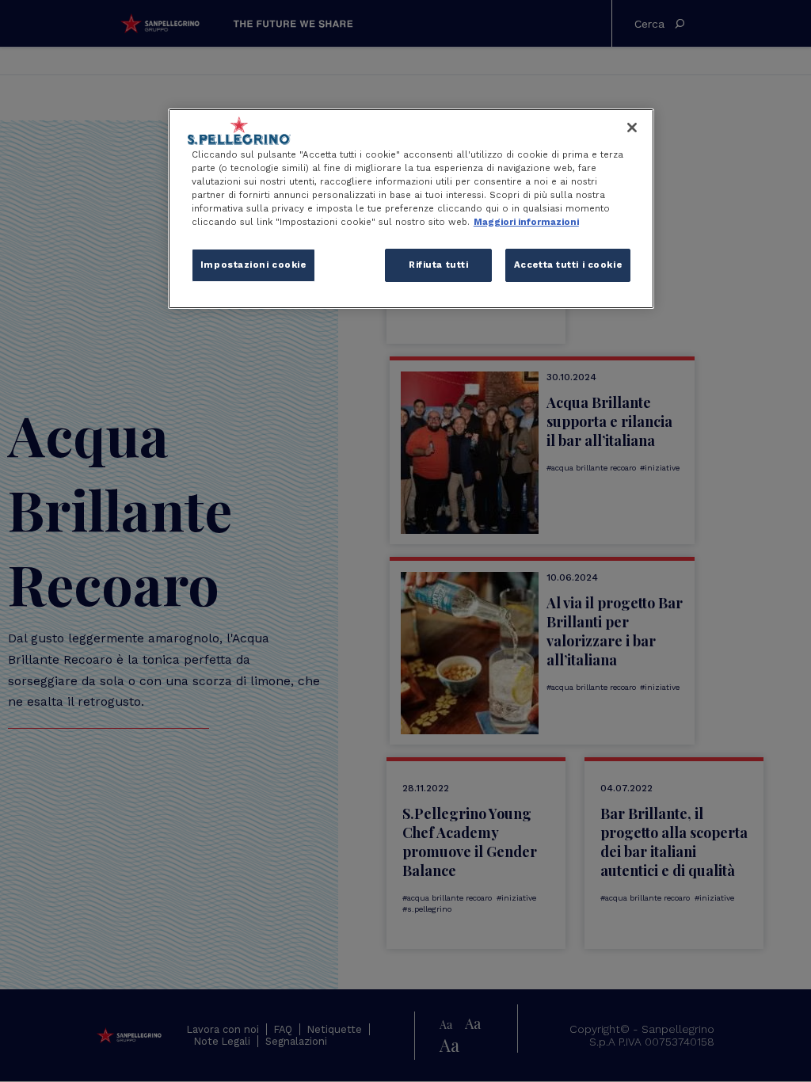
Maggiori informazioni (526, 221)
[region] (411, 209)
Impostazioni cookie (253, 264)
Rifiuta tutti (438, 264)
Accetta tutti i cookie (568, 264)
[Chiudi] (632, 127)
